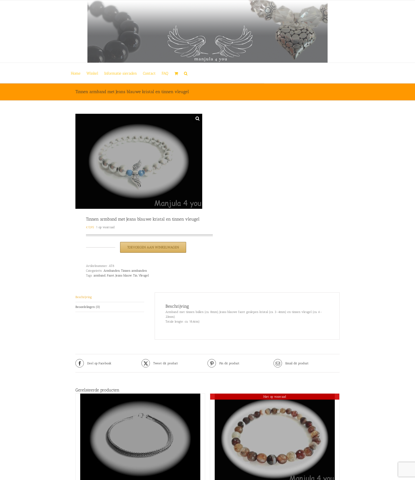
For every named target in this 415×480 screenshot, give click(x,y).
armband (99, 275)
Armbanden (112, 270)
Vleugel (144, 275)
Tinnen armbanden (134, 270)
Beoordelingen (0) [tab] (87, 307)
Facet (110, 275)
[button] (186, 73)
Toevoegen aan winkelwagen (153, 247)
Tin (135, 275)
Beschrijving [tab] (83, 297)
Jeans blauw (124, 275)
